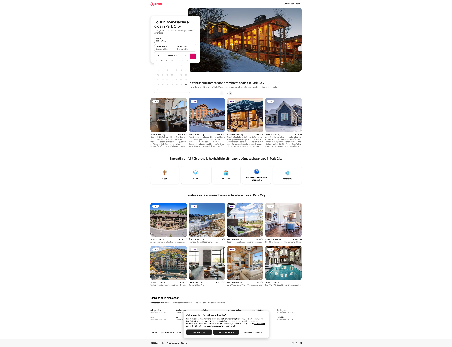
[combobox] (175, 40)
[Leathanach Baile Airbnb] (156, 3)
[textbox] (164, 49)
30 (186, 85)
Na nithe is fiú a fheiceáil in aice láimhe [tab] (210, 303)
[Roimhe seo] (222, 93)
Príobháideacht (173, 343)
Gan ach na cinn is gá (226, 332)
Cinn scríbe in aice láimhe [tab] (160, 303)
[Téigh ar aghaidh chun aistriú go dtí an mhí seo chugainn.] (185, 55)
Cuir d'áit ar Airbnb (292, 3)
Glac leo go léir (199, 332)
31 (158, 89)
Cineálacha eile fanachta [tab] (182, 303)
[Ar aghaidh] (230, 93)
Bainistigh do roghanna (253, 332)
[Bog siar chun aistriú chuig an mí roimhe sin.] (158, 55)
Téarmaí (184, 343)
